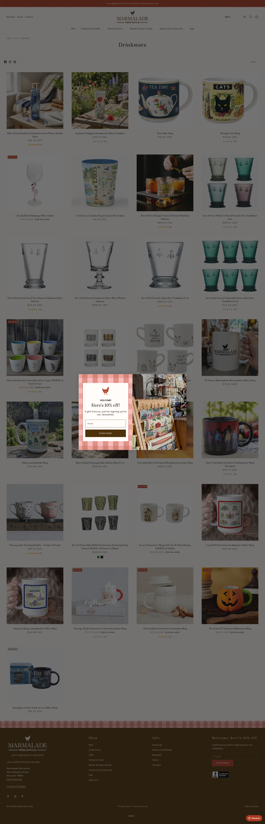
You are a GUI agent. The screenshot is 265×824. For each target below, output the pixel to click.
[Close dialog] (180, 379)
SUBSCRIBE (105, 433)
